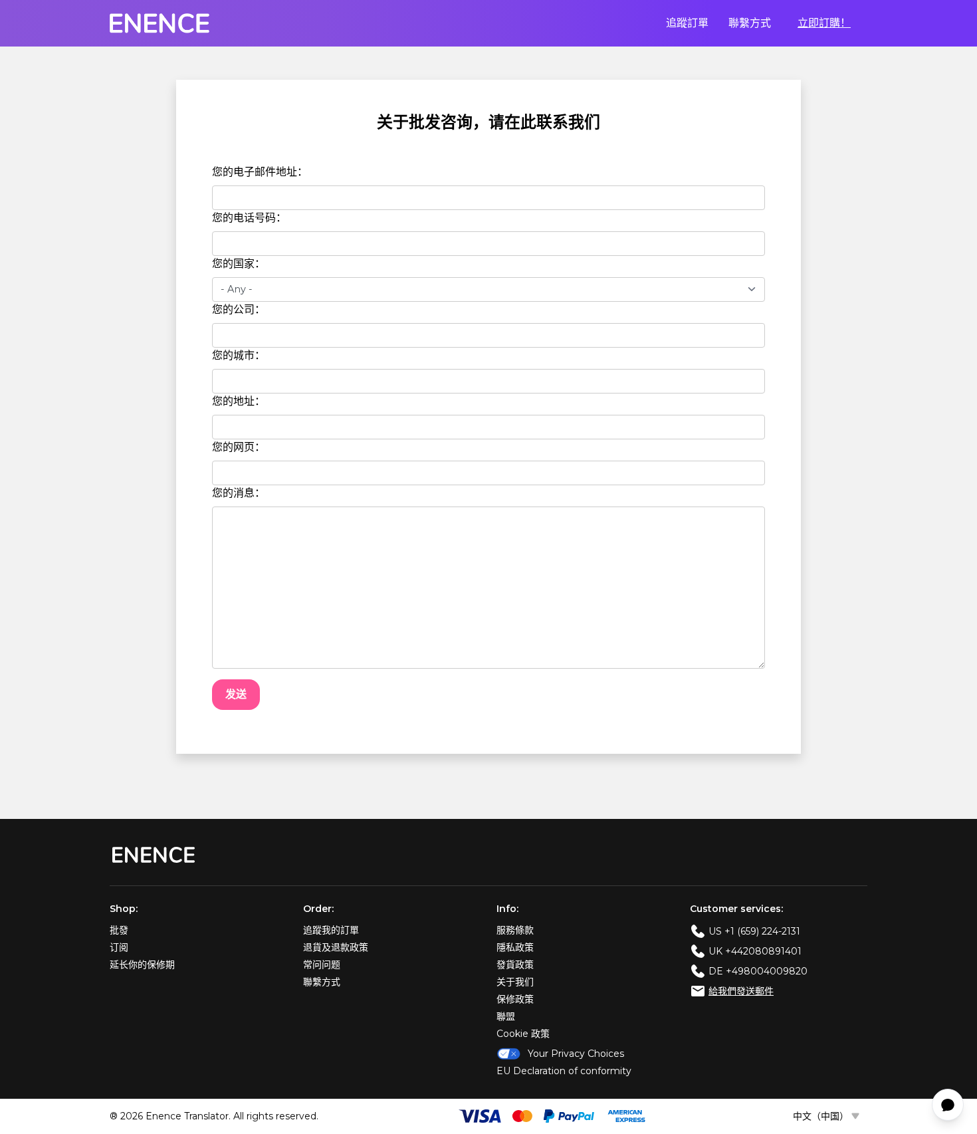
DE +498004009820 (758, 971)
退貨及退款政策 (335, 947)
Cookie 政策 (523, 1034)
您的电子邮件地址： (260, 172)
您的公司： (238, 309)
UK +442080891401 (755, 951)
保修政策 (515, 999)
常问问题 (321, 964)
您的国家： (238, 263)
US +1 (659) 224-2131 (754, 931)
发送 (236, 694)
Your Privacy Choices (576, 1054)
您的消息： (238, 493)
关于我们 (515, 982)
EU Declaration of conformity (563, 1071)
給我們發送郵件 (741, 991)
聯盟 (505, 1016)
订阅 (119, 947)
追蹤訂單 (687, 23)
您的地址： (238, 401)
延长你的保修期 (142, 964)
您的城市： (238, 355)
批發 (119, 930)
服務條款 (515, 930)
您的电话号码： (249, 217)
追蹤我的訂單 (331, 930)
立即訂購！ (824, 23)
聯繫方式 (749, 23)
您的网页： (238, 447)
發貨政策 (515, 964)
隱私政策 (515, 947)
